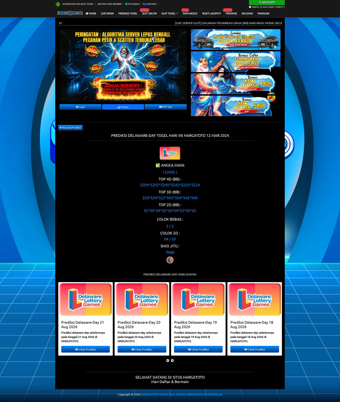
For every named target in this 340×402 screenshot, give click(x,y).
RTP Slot (167, 106)
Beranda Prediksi (71, 127)
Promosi (231, 13)
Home (92, 13)
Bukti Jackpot (211, 13)
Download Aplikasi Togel (78, 3)
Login (81, 106)
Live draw (107, 13)
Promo (124, 106)
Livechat (150, 3)
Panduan (263, 13)
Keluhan (247, 13)
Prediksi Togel (127, 13)
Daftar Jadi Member (110, 3)
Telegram (133, 3)
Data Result (190, 13)
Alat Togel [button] (169, 13)
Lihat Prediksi (87, 349)
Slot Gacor (149, 13)
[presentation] (167, 360)
